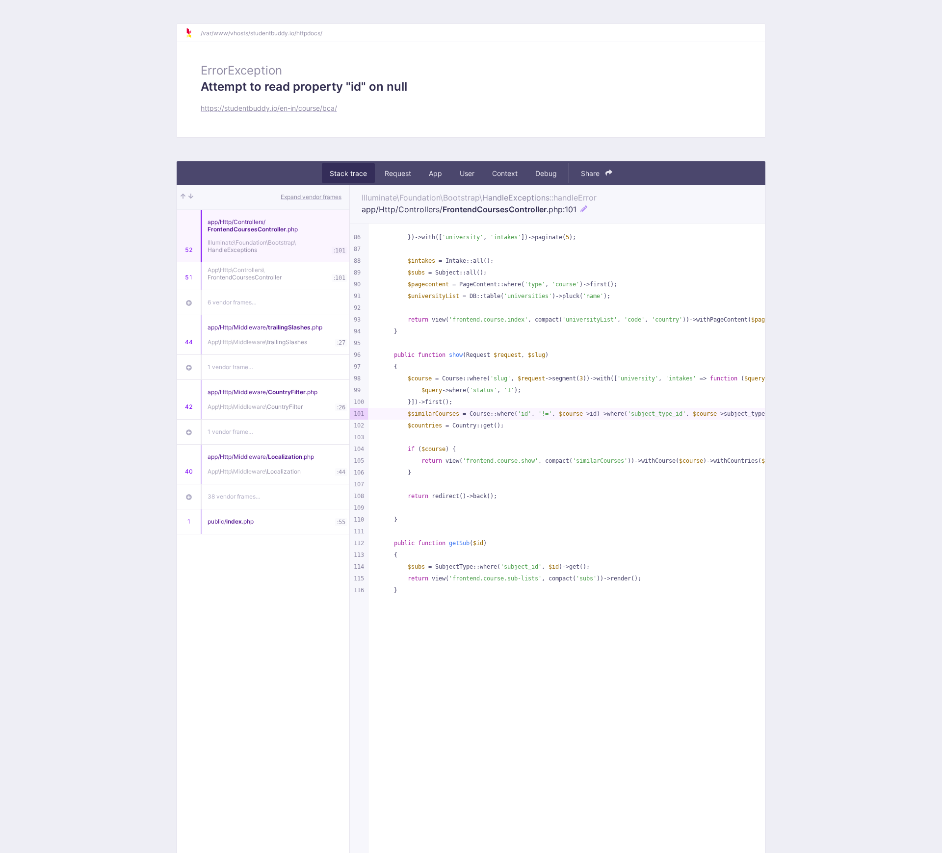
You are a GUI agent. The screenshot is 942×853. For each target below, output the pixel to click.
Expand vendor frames (311, 197)
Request (398, 173)
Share (591, 173)
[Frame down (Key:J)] (191, 197)
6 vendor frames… (232, 302)
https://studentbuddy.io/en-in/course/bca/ (269, 108)
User (467, 173)
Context (505, 173)
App (435, 173)
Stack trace (348, 173)
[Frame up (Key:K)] (183, 197)
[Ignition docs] (193, 33)
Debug (546, 173)
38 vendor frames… (234, 496)
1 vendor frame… (230, 367)
